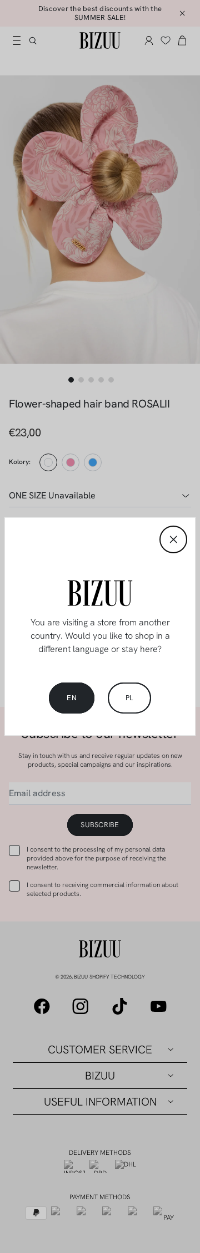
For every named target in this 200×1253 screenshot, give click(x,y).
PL (129, 697)
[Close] (173, 539)
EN (72, 697)
